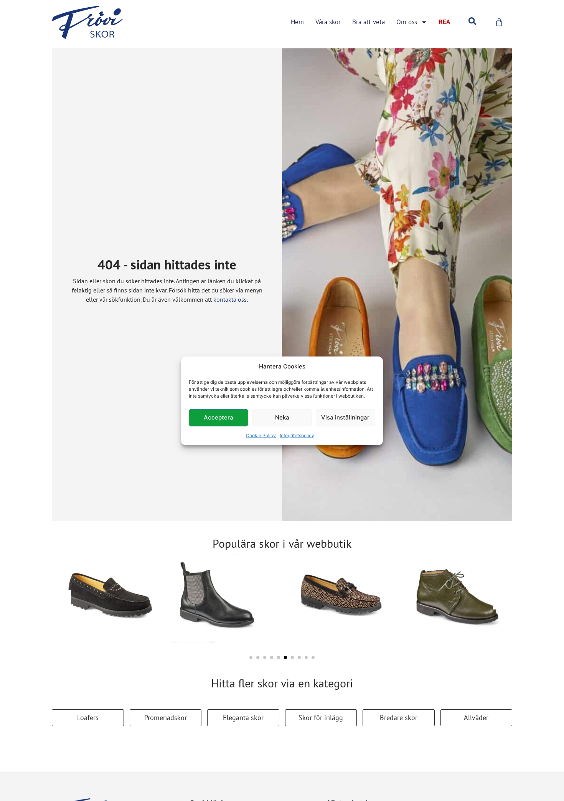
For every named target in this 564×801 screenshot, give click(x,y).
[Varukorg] (499, 22)
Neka (282, 417)
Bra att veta (368, 22)
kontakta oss (230, 299)
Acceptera (218, 417)
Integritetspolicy (297, 435)
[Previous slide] (61, 599)
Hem (297, 22)
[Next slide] (502, 599)
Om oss (406, 22)
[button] (250, 657)
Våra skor (328, 22)
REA (444, 22)
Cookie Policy (261, 435)
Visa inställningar (345, 417)
